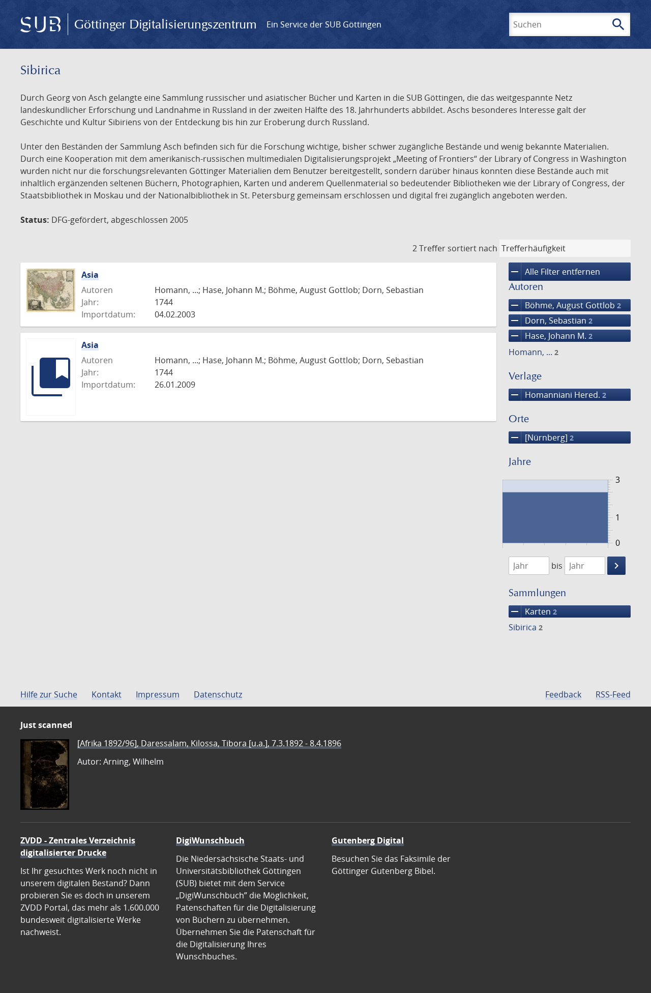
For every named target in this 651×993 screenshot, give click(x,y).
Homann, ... (533, 352)
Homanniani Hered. (557, 395)
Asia (90, 274)
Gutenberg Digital (368, 840)
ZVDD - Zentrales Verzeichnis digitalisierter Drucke (77, 846)
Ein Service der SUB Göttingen (324, 24)
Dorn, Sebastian (551, 320)
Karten (533, 611)
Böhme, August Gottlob (565, 305)
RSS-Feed (613, 694)
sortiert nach (472, 248)
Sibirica (526, 627)
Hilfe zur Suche (48, 694)
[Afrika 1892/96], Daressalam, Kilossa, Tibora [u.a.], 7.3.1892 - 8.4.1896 (209, 743)
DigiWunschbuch (210, 840)
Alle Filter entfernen (554, 272)
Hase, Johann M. (551, 336)
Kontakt (107, 694)
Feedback (563, 694)
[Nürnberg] (541, 437)
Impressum (158, 694)
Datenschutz (218, 694)
